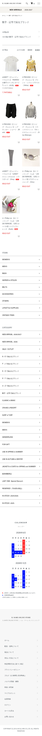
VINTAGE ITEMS (8, 315)
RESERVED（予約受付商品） (12, 488)
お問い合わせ (9, 716)
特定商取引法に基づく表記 (13, 664)
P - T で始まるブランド (10, 378)
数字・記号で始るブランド (15, 15)
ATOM (11, 687)
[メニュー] (38, 3)
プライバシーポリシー (12, 669)
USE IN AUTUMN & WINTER (12, 459)
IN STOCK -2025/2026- (10, 496)
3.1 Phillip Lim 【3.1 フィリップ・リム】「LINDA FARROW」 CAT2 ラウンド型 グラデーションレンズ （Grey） (30, 176)
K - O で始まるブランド (10, 371)
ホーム (4, 15)
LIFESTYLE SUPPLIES (10, 308)
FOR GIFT (6, 444)
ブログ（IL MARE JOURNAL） (15, 675)
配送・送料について (11, 646)
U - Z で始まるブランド (10, 386)
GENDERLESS (7, 437)
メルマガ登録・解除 (11, 681)
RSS (6, 687)
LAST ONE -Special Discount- (12, 481)
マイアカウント (9, 693)
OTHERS (5, 301)
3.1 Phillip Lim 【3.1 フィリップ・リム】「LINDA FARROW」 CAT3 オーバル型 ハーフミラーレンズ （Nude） (10, 223)
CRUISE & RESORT (9, 408)
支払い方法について (11, 658)
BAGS (4, 273)
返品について (9, 652)
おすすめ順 (21, 50)
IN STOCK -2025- (8, 503)
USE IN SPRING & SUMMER (12, 452)
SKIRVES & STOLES (9, 280)
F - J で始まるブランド (10, 364)
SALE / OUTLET (8, 349)
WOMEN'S (6, 259)
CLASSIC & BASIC (8, 400)
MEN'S (4, 266)
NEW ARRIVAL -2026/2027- (12, 334)
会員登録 (7, 699)
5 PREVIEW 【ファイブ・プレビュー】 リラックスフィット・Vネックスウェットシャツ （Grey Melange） (31, 129)
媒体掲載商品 (7, 474)
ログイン (7, 705)
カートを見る (9, 711)
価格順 (30, 50)
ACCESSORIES (7, 294)
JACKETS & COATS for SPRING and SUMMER (19, 466)
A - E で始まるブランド (10, 356)
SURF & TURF (7, 415)
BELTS (4, 287)
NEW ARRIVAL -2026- (10, 342)
